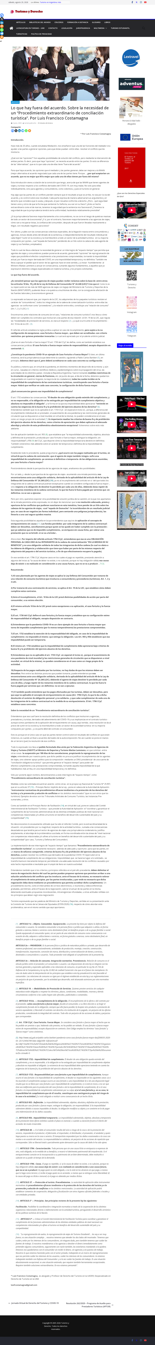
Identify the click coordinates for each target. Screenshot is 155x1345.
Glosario (96, 22)
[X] (16, 130)
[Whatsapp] (26, 130)
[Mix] (2, 26)
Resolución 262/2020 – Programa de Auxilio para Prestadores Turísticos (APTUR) (88, 1305)
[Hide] (1, 41)
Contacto (53, 28)
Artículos (20, 22)
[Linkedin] (19, 130)
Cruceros (58, 22)
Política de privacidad (41, 34)
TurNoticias (21, 34)
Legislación (66, 28)
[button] (105, 28)
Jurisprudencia (83, 28)
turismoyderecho (30, 123)
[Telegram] (22, 130)
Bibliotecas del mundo (40, 22)
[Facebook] (12, 130)
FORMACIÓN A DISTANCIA (77, 22)
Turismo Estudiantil (120, 28)
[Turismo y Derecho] (11, 28)
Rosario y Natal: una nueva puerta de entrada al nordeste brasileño (54, 3)
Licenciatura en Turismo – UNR (30, 28)
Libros (107, 22)
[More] (29, 130)
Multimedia (99, 28)
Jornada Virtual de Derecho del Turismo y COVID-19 (35, 1303)
